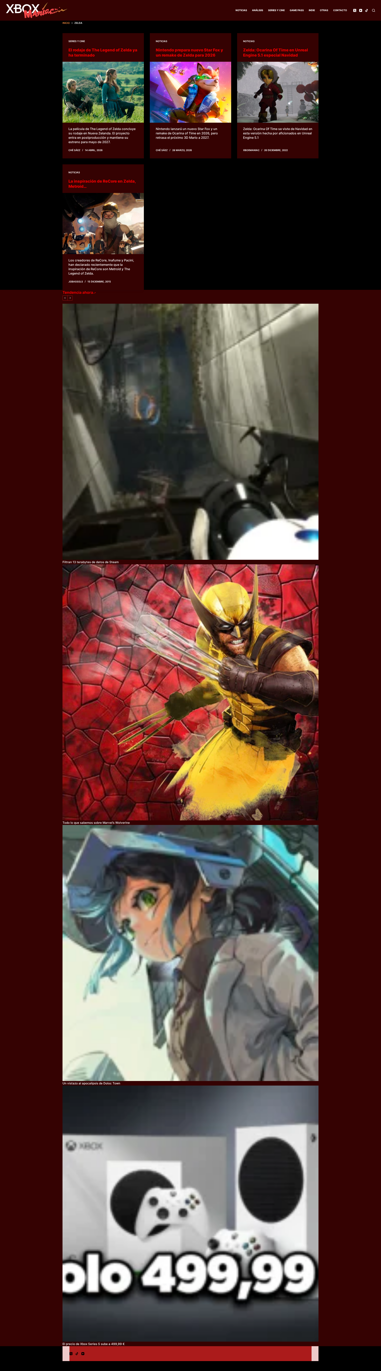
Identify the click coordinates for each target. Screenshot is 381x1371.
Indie (312, 10)
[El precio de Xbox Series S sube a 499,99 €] (190, 1214)
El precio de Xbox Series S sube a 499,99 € (94, 1344)
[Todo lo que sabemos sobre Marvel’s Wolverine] (190, 692)
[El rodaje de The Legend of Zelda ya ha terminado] (103, 92)
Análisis (257, 10)
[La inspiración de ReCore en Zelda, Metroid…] (103, 223)
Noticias (241, 10)
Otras (324, 10)
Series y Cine (276, 10)
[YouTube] (360, 10)
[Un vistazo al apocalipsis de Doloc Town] (190, 953)
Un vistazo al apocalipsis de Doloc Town (91, 1083)
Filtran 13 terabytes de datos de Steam (91, 562)
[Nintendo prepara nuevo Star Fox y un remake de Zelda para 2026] (190, 92)
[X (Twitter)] (354, 10)
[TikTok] (366, 10)
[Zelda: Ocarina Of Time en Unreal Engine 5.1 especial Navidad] (277, 92)
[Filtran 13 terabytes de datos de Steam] (190, 432)
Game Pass (297, 10)
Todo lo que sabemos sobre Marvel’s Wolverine (96, 823)
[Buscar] (373, 10)
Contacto (340, 10)
